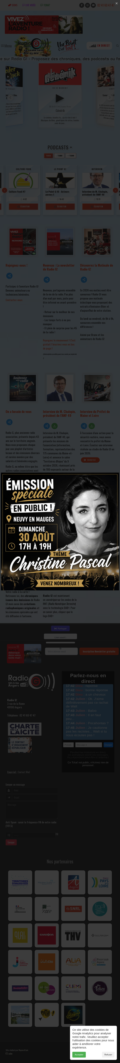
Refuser (108, 1054)
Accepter (79, 1054)
